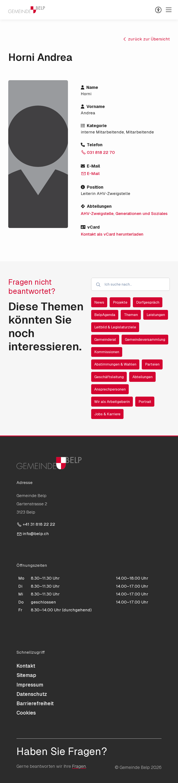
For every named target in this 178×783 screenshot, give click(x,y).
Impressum (29, 685)
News (99, 302)
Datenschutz (31, 694)
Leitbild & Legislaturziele (115, 327)
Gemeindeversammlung (145, 339)
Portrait (144, 401)
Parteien (152, 364)
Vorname (95, 106)
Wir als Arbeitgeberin (112, 401)
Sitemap (26, 675)
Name (92, 87)
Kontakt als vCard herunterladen (112, 234)
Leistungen (156, 315)
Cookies (26, 713)
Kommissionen (106, 352)
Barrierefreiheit (35, 703)
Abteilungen (99, 206)
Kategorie (97, 125)
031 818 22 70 (101, 152)
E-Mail (93, 166)
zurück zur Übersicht (149, 39)
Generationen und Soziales (141, 213)
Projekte (120, 302)
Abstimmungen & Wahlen (115, 364)
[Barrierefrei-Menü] (158, 10)
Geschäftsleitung (109, 377)
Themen (131, 315)
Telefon (94, 145)
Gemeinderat (105, 339)
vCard (93, 227)
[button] (168, 9)
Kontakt (25, 666)
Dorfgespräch (147, 302)
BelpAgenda (104, 315)
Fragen (79, 766)
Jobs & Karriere (107, 414)
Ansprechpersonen (110, 389)
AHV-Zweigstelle (97, 213)
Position (95, 187)
